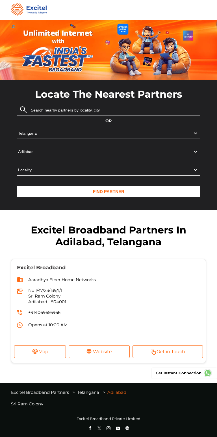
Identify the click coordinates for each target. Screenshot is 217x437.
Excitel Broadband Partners (40, 392)
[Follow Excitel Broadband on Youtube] (118, 428)
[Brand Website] (127, 428)
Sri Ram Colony (27, 404)
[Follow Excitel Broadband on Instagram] (108, 428)
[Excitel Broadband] (29, 10)
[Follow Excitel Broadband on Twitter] (99, 428)
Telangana (88, 392)
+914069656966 (44, 312)
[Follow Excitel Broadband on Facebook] (90, 428)
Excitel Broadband (41, 268)
